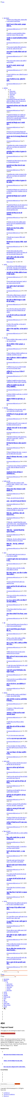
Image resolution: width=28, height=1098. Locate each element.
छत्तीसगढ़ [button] (6, 88)
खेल (4, 1000)
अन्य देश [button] (5, 338)
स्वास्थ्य (5, 1007)
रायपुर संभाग (12, 94)
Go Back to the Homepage (8, 1033)
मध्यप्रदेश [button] (6, 408)
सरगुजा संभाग (12, 91)
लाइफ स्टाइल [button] (6, 761)
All (10, 90)
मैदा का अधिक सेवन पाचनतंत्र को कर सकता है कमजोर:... (16, 949)
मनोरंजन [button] (5, 693)
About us (6, 1096)
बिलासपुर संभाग (13, 93)
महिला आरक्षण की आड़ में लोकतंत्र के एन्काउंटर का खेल (13, 1054)
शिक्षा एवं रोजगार (7, 1005)
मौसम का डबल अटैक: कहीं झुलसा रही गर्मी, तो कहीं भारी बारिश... (15, 1066)
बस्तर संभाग (12, 98)
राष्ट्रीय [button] (5, 264)
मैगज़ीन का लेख (7, 997)
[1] (5, 1008)
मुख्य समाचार (6, 979)
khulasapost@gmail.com (13, 29)
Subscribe (17, 1083)
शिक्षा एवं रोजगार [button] (7, 831)
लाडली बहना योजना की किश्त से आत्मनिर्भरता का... (14, 473)
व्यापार (5, 998)
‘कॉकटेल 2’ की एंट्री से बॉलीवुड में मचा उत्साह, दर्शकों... (13, 1060)
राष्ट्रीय (5, 992)
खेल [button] (4, 623)
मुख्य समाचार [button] (6, 18)
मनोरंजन (5, 1002)
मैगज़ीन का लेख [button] (7, 481)
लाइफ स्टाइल (6, 1003)
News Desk (10, 262)
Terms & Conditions (9, 1094)
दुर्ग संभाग (11, 96)
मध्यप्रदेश (6, 995)
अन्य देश (5, 994)
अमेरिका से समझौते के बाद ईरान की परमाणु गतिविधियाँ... (15, 386)
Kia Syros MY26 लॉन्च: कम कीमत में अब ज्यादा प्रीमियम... (17, 601)
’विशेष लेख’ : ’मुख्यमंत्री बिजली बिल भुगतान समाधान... (15, 531)
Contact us (7, 1093)
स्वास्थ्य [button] (5, 901)
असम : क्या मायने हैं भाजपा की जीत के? (16, 501)
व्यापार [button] (5, 553)
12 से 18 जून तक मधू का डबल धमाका (16, 738)
